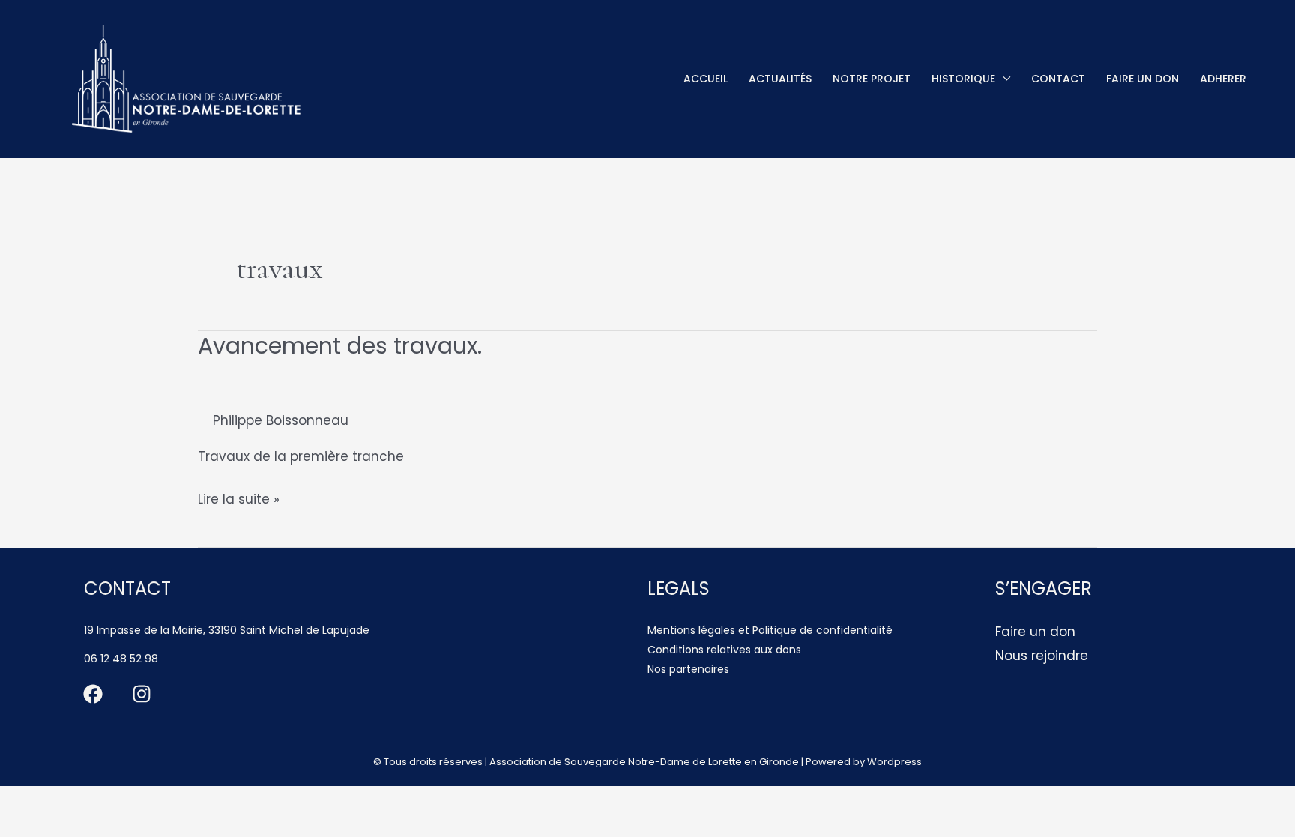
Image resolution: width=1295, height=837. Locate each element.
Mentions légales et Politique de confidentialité (770, 630)
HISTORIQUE (963, 78)
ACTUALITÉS (780, 78)
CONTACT (1058, 78)
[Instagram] (141, 693)
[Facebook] (92, 693)
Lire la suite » (239, 500)
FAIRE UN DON (1142, 78)
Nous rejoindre (1041, 656)
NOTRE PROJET (872, 78)
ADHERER (1223, 78)
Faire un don (1035, 632)
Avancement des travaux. (340, 346)
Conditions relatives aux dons (724, 649)
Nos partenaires (688, 669)
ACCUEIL (705, 78)
